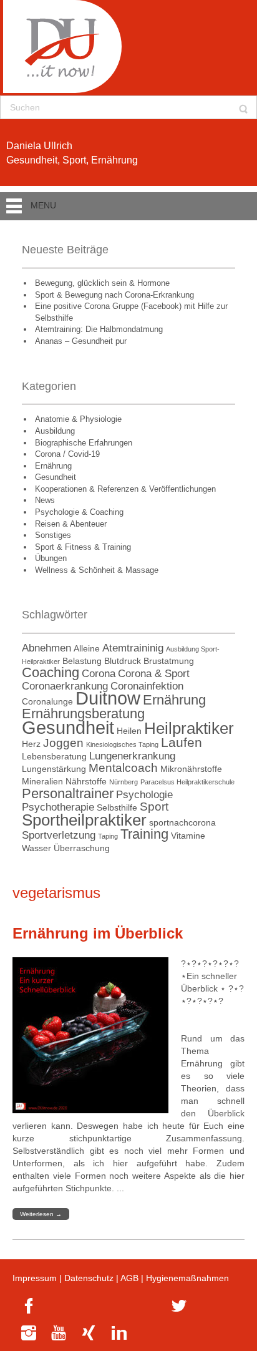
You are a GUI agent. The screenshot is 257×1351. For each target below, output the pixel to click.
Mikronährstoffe (191, 769)
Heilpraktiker (189, 728)
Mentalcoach (123, 767)
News (45, 500)
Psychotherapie (58, 807)
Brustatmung (168, 661)
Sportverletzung (58, 835)
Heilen (129, 731)
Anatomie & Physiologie (78, 419)
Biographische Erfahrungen (83, 442)
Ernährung (53, 466)
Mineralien (42, 781)
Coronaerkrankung (65, 686)
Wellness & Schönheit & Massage (96, 570)
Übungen (51, 558)
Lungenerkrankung (132, 756)
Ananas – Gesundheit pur (81, 341)
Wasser (36, 848)
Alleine (87, 648)
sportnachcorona (182, 822)
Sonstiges (53, 535)
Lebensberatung (54, 756)
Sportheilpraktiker (84, 820)
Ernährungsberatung (83, 713)
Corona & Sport (154, 674)
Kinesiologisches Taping (122, 744)
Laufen (181, 742)
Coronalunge (47, 701)
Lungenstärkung (54, 769)
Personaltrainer (68, 793)
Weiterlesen (41, 1214)
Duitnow (107, 698)
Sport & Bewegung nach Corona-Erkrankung (114, 295)
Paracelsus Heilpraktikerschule (187, 782)
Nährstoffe (86, 781)
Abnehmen (46, 648)
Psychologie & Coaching (79, 512)
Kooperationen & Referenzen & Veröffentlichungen (125, 489)
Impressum (34, 1278)
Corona (98, 674)
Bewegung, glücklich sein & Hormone (102, 283)
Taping (108, 836)
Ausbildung (55, 431)
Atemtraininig (132, 648)
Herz (31, 744)
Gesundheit (55, 477)
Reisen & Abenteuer (71, 524)
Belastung (82, 661)
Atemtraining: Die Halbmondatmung (99, 329)
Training (144, 834)
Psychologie (144, 795)
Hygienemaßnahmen (187, 1278)
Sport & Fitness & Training (83, 547)
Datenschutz (89, 1278)
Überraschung (82, 848)
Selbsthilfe (117, 807)
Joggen (63, 742)
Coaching (50, 672)
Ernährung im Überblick (97, 933)
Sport (154, 806)
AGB (129, 1278)
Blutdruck (122, 661)
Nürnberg (123, 782)
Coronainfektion (146, 686)
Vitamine (188, 836)
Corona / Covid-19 (67, 454)
